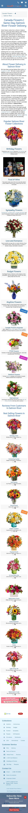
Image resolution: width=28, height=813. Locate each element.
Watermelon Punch (14, 598)
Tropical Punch (14, 552)
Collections (6, 721)
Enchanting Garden (14, 459)
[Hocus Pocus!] (14, 496)
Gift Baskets (16, 734)
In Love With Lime (14, 575)
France (6, 400)
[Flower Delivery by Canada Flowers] (14, 5)
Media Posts (10, 754)
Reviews (18, 754)
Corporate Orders (11, 778)
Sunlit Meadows (14, 621)
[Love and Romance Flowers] (14, 228)
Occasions (9, 737)
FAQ (7, 748)
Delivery (13, 748)
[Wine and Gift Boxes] (14, 166)
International (14, 398)
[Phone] (17, 2)
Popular (8, 734)
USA (23, 399)
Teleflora (19, 115)
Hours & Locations (11, 775)
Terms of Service (10, 751)
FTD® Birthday (21, 151)
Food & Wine (14, 180)
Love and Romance (14, 241)
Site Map (9, 764)
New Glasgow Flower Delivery (13, 791)
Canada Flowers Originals (14, 328)
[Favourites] (21, 2)
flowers (10, 329)
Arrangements (4, 212)
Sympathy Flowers (14, 210)
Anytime (8, 724)
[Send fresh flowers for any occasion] (14, 289)
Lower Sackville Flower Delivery (14, 788)
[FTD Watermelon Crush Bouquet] (14, 682)
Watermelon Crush (14, 692)
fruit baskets (19, 329)
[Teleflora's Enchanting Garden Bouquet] (14, 449)
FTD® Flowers (14, 351)
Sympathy (15, 730)
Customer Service (9, 744)
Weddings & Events (11, 761)
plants (13, 329)
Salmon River (8, 16)
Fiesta (14, 645)
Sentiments (18, 737)
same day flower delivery (19, 56)
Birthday (8, 727)
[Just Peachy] (14, 472)
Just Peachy (14, 482)
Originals (11, 151)
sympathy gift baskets (20, 212)
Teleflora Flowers (14, 375)
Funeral (8, 730)
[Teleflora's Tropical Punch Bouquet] (14, 542)
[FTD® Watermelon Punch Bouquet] (14, 589)
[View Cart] (25, 2)
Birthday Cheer (14, 436)
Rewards (16, 764)
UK (25, 399)
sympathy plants (11, 212)
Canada (23, 740)
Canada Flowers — (8, 13)
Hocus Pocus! (14, 505)
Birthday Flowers (14, 149)
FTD (26, 115)
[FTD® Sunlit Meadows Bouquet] (14, 612)
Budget (15, 727)
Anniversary (16, 724)
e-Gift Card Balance (12, 758)
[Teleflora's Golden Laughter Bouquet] (14, 519)
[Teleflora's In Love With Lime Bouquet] (14, 565)
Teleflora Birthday (6, 152)
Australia (10, 400)
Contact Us (6, 768)
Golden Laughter (14, 528)
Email (8, 772)
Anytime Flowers (14, 302)
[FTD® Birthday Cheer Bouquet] (14, 426)
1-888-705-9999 (16, 772)
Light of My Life (14, 668)
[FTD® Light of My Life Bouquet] (14, 659)
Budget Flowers (14, 272)
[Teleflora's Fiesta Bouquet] (14, 635)
